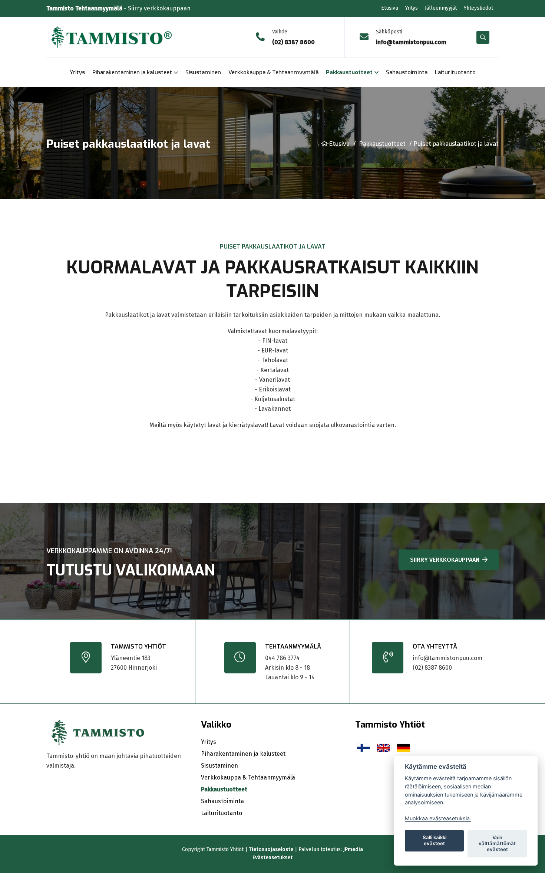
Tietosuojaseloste (271, 849)
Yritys (411, 8)
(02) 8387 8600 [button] (293, 42)
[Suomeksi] (363, 747)
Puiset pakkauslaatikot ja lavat (456, 144)
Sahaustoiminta (406, 72)
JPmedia (353, 849)
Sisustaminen (203, 72)
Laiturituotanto (455, 72)
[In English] (383, 747)
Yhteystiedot (478, 8)
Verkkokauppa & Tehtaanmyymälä (273, 72)
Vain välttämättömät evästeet (497, 843)
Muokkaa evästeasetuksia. (438, 818)
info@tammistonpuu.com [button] (411, 42)
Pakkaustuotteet (349, 72)
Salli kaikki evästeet (434, 840)
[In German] (403, 747)
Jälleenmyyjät (441, 8)
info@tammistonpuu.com (447, 658)
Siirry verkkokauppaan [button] (444, 559)
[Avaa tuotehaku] (482, 37)
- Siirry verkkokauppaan (118, 8)
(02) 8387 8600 (432, 667)
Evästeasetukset (272, 857)
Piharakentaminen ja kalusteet (132, 72)
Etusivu (389, 8)
